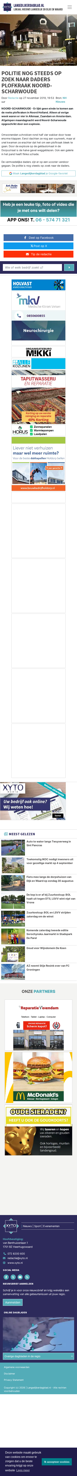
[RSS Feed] (27, 1277)
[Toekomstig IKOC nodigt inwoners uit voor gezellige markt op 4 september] (13, 865)
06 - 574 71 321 (52, 220)
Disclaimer (9, 1373)
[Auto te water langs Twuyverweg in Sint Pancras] (13, 848)
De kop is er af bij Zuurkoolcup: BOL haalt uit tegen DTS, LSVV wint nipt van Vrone (51, 898)
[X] (13, 1277)
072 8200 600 (16, 1253)
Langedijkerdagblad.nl (29, 5)
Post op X (40, 246)
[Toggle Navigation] (69, 7)
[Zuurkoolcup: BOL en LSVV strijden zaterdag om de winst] (13, 919)
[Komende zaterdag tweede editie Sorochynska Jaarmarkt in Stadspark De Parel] (13, 936)
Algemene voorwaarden (16, 1367)
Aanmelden (12, 1302)
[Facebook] (6, 1277)
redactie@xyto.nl (18, 1258)
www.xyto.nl (15, 1262)
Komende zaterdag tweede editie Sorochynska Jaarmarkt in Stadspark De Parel (49, 934)
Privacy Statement (14, 1380)
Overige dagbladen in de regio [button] (22, 1356)
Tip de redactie (41, 254)
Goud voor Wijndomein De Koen (46, 948)
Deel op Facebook (41, 237)
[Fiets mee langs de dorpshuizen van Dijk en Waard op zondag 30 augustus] (13, 883)
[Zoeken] (69, 267)
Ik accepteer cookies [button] (56, 1461)
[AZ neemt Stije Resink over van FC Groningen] (13, 972)
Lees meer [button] (23, 1470)
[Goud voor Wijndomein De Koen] (13, 954)
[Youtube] (20, 1277)
